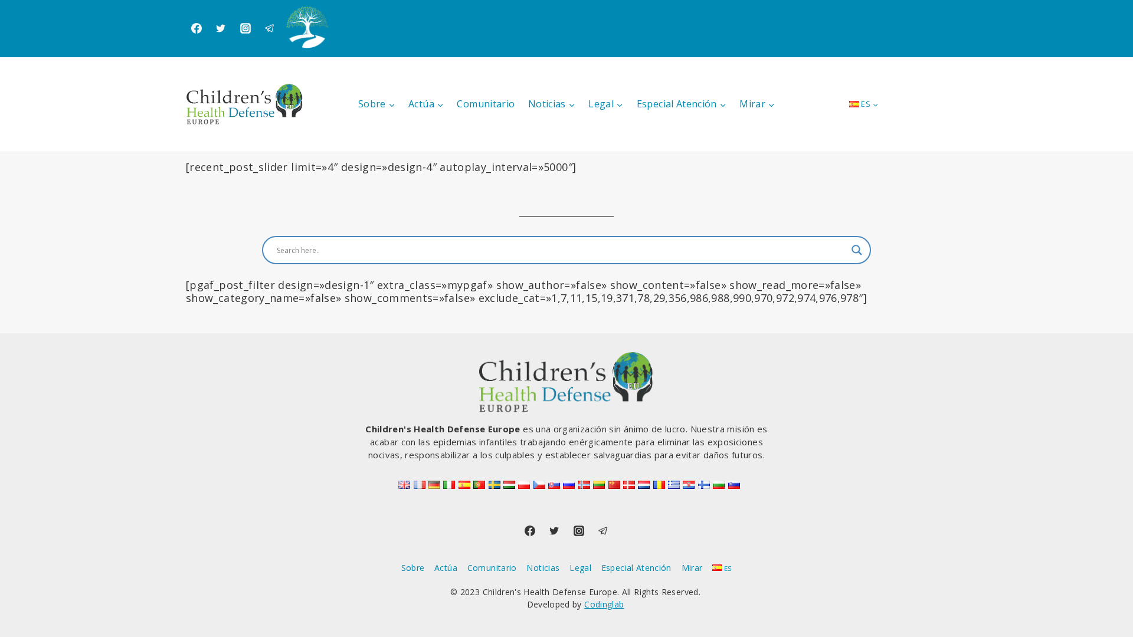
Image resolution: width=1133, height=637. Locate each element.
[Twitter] (220, 28)
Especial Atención (636, 567)
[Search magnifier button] (857, 250)
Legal (580, 567)
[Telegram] (269, 28)
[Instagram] (245, 28)
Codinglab (604, 604)
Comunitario (486, 103)
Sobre (413, 567)
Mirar (692, 567)
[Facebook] (196, 28)
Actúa (445, 567)
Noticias (542, 567)
